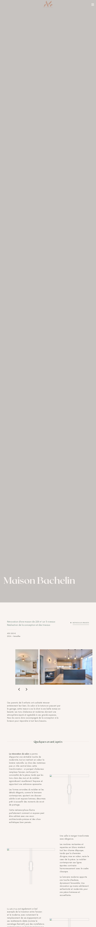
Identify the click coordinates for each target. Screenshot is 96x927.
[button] (19, 689)
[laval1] (26, 650)
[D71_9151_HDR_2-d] (66, 650)
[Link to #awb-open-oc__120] (92, 4)
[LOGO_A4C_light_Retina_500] (48, 1)
